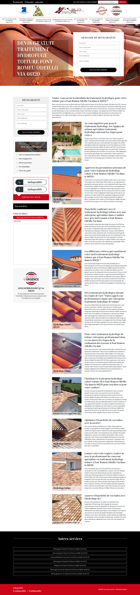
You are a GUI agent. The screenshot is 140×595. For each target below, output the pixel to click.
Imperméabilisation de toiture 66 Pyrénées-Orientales (62, 20)
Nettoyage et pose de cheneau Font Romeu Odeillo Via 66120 (70, 569)
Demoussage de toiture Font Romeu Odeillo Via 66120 (70, 553)
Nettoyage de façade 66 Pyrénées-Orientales (80, 20)
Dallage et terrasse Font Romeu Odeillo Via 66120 (70, 565)
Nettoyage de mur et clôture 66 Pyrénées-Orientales (130, 20)
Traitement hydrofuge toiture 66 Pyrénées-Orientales (26, 20)
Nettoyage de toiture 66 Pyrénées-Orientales (9, 20)
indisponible (19, 2)
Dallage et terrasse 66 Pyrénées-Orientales (96, 20)
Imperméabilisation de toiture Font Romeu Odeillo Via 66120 (70, 557)
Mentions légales (121, 589)
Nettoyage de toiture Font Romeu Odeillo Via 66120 (70, 549)
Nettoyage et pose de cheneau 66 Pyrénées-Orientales (112, 20)
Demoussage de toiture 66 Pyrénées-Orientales (43, 20)
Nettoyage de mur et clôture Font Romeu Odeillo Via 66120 (70, 574)
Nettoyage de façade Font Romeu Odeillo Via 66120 (70, 561)
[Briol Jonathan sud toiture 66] (70, 10)
